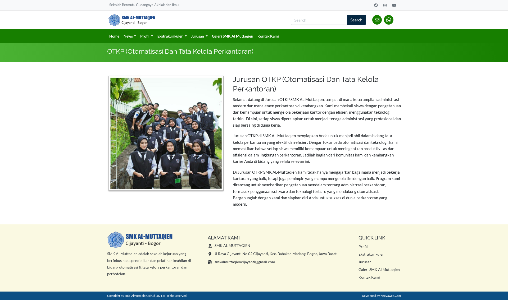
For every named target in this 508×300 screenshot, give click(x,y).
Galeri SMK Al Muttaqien (232, 36)
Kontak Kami (268, 36)
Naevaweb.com (390, 295)
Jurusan (198, 36)
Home (114, 36)
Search (356, 19)
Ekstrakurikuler (170, 36)
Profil (145, 36)
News (128, 36)
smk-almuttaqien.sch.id (140, 295)
